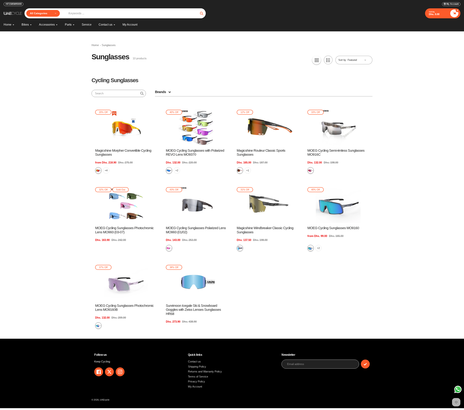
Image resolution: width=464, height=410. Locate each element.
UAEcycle (104, 400)
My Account (195, 386)
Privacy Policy (196, 381)
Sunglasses (109, 45)
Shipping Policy (197, 366)
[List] (328, 60)
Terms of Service (198, 376)
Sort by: (342, 60)
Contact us (194, 361)
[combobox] (119, 93)
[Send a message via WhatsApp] (458, 389)
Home (95, 45)
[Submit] (365, 364)
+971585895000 (13, 4)
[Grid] (316, 60)
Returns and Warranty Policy (205, 371)
